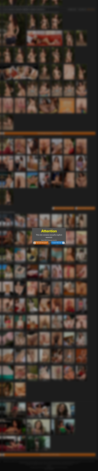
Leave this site (56, 243)
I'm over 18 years (42, 243)
